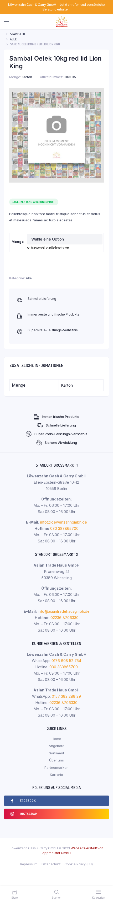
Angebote (56, 746)
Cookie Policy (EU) (78, 864)
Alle (13, 39)
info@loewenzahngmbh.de (63, 522)
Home (56, 739)
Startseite (18, 34)
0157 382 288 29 (66, 696)
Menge (18, 241)
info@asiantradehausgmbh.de (64, 611)
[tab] (56, 365)
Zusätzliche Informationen (36, 365)
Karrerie (56, 774)
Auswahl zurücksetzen (50, 248)
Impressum (28, 864)
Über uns (56, 760)
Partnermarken (56, 767)
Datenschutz (51, 864)
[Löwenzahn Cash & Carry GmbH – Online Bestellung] (62, 22)
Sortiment (56, 753)
